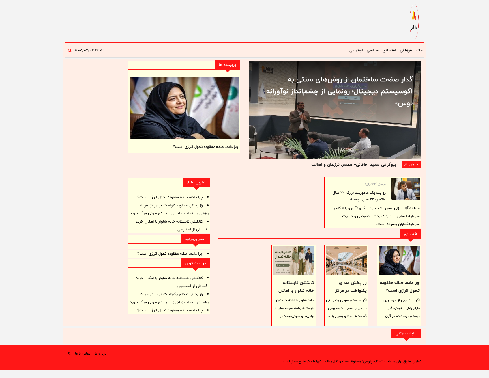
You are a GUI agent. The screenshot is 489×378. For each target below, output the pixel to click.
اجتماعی (356, 50)
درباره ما (100, 353)
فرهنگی (406, 50)
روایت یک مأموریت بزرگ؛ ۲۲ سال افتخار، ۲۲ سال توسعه (359, 196)
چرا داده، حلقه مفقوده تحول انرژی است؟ (206, 146)
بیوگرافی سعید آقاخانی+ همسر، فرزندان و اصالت (353, 164)
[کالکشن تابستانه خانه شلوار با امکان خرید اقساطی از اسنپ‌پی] (293, 260)
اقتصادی (389, 50)
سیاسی (373, 50)
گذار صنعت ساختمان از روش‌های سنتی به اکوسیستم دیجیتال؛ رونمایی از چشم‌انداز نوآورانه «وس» (339, 91)
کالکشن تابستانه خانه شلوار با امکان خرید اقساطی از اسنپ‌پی (296, 294)
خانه (419, 50)
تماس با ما (82, 353)
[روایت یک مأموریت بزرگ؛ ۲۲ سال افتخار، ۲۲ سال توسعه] (405, 189)
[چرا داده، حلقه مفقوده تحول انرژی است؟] (399, 260)
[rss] (69, 353)
